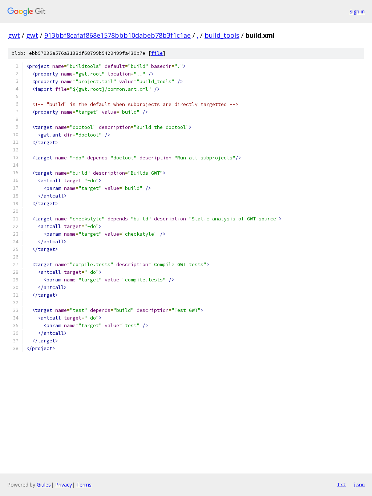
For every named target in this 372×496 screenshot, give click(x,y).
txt (341, 484)
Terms (84, 484)
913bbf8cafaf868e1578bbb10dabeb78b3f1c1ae (117, 35)
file (157, 53)
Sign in (357, 11)
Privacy (63, 484)
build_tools (222, 35)
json (359, 484)
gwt (14, 35)
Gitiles (44, 484)
